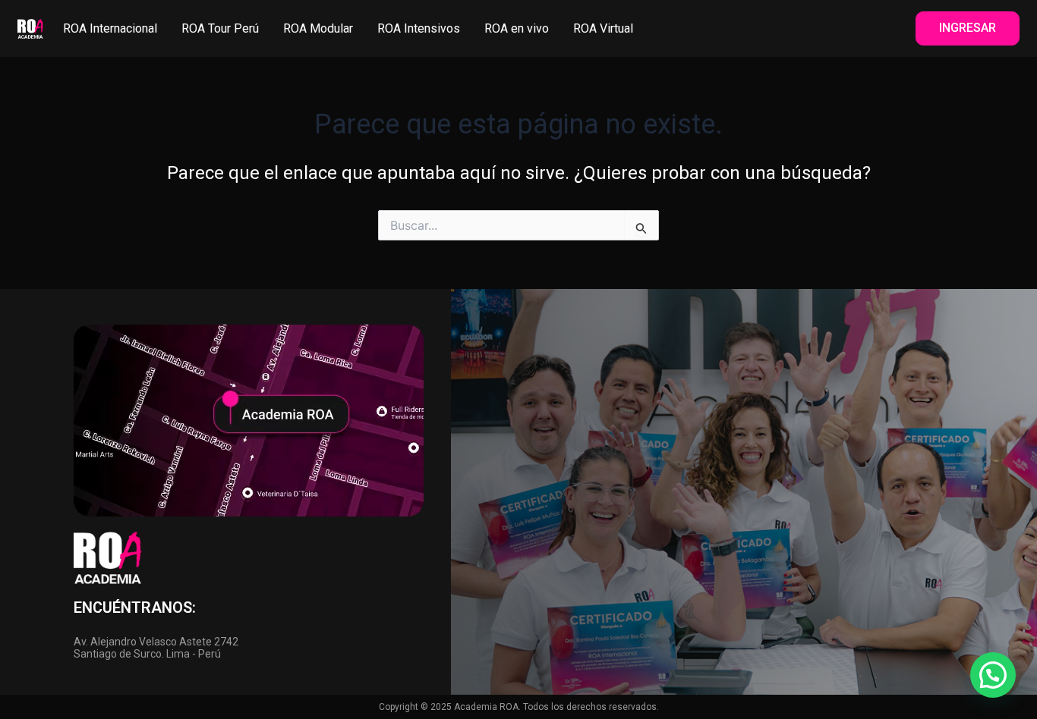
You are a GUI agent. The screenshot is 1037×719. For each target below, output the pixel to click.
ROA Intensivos (418, 28)
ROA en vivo (516, 28)
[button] (993, 675)
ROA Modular (318, 28)
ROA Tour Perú (220, 28)
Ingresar (967, 27)
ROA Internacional (110, 28)
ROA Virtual (603, 28)
